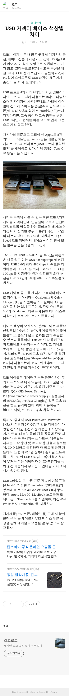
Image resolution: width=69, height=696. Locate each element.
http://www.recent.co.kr (20, 568)
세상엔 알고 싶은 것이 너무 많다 (23, 645)
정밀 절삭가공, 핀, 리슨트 (21, 575)
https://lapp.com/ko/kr (19, 541)
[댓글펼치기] (10, 626)
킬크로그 (11, 640)
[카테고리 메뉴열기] (62, 6)
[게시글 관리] (19, 604)
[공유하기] (14, 604)
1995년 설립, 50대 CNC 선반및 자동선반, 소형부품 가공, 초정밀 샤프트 (22, 582)
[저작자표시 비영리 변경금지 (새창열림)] (45, 604)
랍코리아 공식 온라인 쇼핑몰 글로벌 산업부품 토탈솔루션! (33, 547)
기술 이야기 (34, 22)
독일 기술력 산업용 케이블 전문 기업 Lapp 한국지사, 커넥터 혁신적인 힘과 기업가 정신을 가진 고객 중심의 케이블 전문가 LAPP (34, 554)
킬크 (14, 4)
